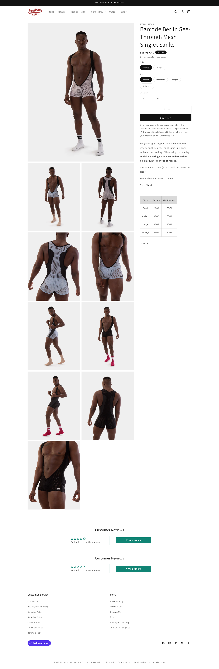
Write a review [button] (133, 540)
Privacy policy (109, 662)
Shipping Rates (35, 617)
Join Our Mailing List (120, 627)
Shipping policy (140, 662)
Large (176, 80)
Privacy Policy (116, 601)
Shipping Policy (35, 612)
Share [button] (146, 243)
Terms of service (124, 662)
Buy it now (165, 117)
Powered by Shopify (80, 662)
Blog (112, 617)
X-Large (148, 87)
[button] (62, 12)
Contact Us (33, 601)
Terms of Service (35, 627)
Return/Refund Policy (38, 606)
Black (161, 68)
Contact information (157, 662)
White (147, 68)
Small (147, 80)
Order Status (34, 622)
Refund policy (34, 633)
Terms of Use (116, 606)
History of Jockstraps (120, 622)
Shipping (144, 57)
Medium (162, 80)
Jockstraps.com (66, 662)
